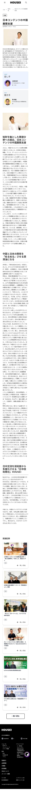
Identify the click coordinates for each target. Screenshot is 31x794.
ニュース (4, 744)
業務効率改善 (20, 749)
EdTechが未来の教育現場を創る (12, 670)
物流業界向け (20, 757)
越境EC (18, 755)
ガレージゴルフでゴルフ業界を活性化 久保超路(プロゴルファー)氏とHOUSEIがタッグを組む (15, 643)
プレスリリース (6, 747)
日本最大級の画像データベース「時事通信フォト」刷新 (15, 586)
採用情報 (4, 768)
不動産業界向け (21, 750)
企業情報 (4, 763)
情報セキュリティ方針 (20, 780)
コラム (4, 756)
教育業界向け (20, 752)
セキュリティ (20, 747)
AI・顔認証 (19, 746)
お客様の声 (5, 755)
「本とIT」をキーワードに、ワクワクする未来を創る (15, 614)
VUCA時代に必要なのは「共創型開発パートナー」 (15, 699)
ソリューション (20, 744)
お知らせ (4, 745)
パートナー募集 (6, 774)
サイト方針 (4, 777)
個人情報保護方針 (5, 780)
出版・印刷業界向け (22, 754)
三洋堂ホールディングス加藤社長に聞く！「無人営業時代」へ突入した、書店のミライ (15, 558)
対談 (3, 753)
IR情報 (3, 766)
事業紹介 (4, 760)
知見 (3, 751)
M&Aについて (5, 771)
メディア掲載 (5, 749)
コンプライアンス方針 (20, 777)
